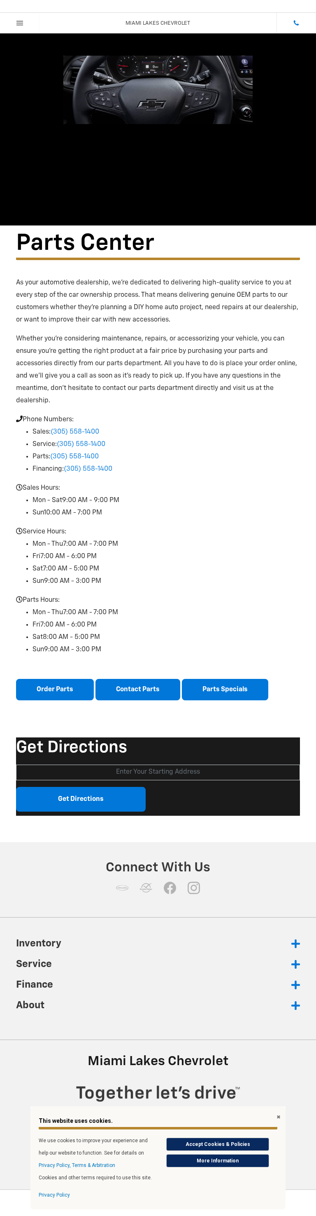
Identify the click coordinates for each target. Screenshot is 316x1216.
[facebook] (170, 888)
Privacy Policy (54, 1195)
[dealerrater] (146, 888)
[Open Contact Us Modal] (296, 23)
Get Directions (81, 799)
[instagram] (194, 888)
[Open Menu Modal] (20, 23)
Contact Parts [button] (138, 689)
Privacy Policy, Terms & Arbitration (77, 1165)
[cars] (122, 888)
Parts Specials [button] (225, 689)
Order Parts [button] (55, 689)
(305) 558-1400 (75, 432)
